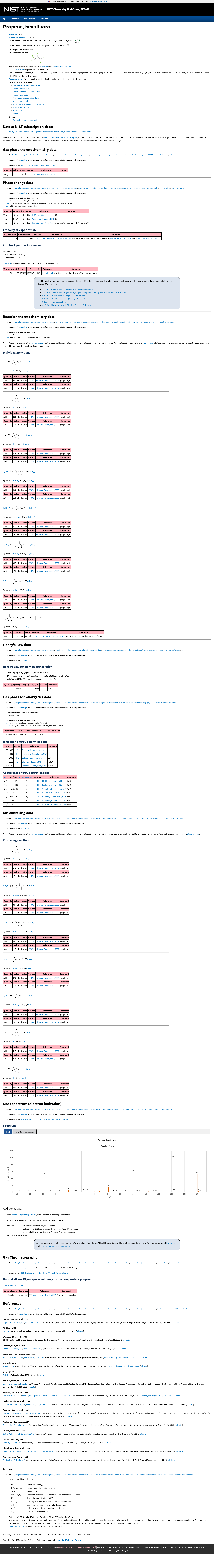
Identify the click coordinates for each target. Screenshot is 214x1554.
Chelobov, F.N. (9, 1451)
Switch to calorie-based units (25, 120)
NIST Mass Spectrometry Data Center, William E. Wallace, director (44, 1119)
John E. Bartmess (27, 828)
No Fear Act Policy (126, 1547)
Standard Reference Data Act (69, 1540)
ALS (7, 337)
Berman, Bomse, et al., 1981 (33, 750)
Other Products (26, 777)
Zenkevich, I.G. (9, 1460)
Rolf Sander (25, 660)
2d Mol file (43, 66)
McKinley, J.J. (19, 1404)
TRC (7, 203)
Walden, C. (30, 1404)
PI (17, 750)
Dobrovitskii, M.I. (48, 1451)
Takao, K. (17, 1395)
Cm (35, 636)
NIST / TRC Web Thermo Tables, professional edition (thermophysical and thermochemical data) (50, 131)
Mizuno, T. (56, 1395)
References (17, 110)
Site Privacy (14, 1547)
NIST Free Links (154, 155)
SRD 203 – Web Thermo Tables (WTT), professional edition (66, 298)
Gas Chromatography (22, 107)
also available (148, 342)
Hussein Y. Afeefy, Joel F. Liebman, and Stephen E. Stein (41, 165)
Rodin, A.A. (20, 1460)
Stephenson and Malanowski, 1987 (57, 238)
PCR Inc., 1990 (38, 215)
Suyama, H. (46, 1395)
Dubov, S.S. (21, 1451)
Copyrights (53, 1547)
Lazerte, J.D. (8, 1348)
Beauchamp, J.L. (33, 1413)
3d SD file (67, 66)
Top (13, 155)
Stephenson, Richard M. (13, 1357)
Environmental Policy (150, 1547)
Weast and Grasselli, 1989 (43, 219)
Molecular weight (17, 37)
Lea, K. (39, 1404)
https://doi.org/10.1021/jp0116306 (157, 1395)
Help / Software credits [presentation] (24, 1132)
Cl (14, 370)
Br (14, 443)
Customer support (17, 1526)
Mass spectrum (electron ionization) (28, 104)
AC (7, 206)
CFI (28, 398)
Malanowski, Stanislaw (34, 1357)
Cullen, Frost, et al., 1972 (32, 757)
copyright (23, 160)
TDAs (31, 380)
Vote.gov (124, 1550)
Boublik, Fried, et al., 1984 (147, 238)
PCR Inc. (6, 1331)
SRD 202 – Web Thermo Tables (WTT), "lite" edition (63, 295)
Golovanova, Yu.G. (33, 1322)
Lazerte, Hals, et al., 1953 (42, 222)
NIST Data (29, 18)
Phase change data (21, 88)
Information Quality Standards (191, 1547)
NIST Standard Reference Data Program (60, 137)
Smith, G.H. (36, 1348)
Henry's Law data (20, 94)
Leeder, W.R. (29, 1434)
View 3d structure (16, 69)
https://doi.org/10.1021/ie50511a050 (123, 1366)
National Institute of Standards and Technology (23, 9)
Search (13, 18)
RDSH (8, 726)
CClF (29, 361)
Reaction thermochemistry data (27, 91)
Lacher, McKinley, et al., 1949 (52, 636)
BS (7, 201)
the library (170, 1243)
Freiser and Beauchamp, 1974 (34, 754)
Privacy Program (39, 1547)
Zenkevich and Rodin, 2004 (44, 1295)
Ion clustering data (21, 101)
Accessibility (26, 1547)
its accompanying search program (55, 1246)
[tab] (8, 1131)
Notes (15, 113)
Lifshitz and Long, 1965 (31, 761)
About (44, 18)
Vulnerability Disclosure (107, 1547)
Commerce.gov (92, 1550)
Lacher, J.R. (8, 1404)
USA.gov (115, 1550)
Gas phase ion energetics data (26, 98)
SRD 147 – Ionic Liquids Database (56, 301)
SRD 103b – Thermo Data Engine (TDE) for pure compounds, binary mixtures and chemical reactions (85, 292)
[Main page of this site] (4, 19)
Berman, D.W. (8, 1413)
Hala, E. (23, 1383)
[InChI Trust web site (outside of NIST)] (77, 42)
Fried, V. (16, 1383)
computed (58, 66)
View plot (7, 263)
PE (17, 754)
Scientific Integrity (168, 1547)
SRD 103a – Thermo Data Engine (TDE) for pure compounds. (67, 289)
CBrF (29, 434)
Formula (13, 34)
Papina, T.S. (8, 1322)
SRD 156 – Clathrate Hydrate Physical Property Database (66, 305)
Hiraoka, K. (8, 1395)
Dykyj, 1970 (126, 238)
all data (175, 1322)
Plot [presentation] (8, 1132)
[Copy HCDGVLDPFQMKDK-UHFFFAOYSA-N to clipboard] (68, 46)
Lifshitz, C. (7, 1442)
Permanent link (16, 79)
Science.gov (105, 1550)
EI (17, 761)
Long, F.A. (17, 1442)
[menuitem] (4, 19)
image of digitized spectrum (24, 1214)
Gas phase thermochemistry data (27, 85)
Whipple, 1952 (115, 238)
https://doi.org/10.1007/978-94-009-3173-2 (122, 1357)
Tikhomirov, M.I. (33, 1451)
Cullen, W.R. (8, 1434)
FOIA (137, 1547)
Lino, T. (25, 1395)
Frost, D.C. (18, 1434)
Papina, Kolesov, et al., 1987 (46, 174)
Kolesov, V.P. (19, 1322)
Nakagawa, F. (35, 1395)
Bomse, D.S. (20, 1413)
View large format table (13, 1285)
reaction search (37, 342)
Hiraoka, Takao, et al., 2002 (47, 380)
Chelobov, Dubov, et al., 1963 (34, 765)
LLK (7, 723)
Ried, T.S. (27, 1348)
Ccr (29, 174)
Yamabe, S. (66, 1395)
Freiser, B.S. (8, 1425)
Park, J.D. (47, 1404)
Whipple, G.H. (8, 1366)
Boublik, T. (7, 1383)
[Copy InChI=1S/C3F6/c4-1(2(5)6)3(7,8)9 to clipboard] (71, 41)
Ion (5, 777)
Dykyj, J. (6, 1375)
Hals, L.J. (18, 1348)
